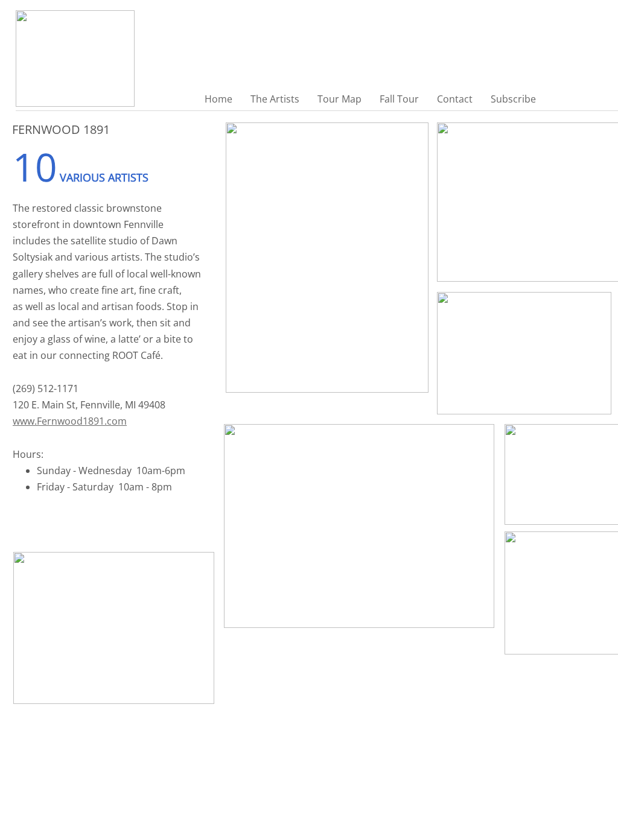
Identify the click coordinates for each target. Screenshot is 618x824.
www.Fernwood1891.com (70, 421)
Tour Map (339, 99)
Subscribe (513, 99)
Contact (455, 99)
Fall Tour (399, 99)
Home (218, 99)
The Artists (274, 99)
